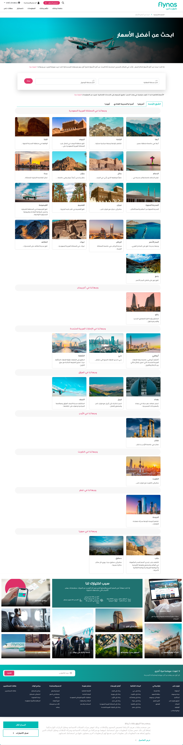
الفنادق (158, 704)
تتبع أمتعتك (56, 701)
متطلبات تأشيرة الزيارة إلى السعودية (80, 697)
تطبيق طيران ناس (174, 701)
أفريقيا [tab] (141, 104)
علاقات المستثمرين (10, 691)
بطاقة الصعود (156, 694)
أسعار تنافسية (165, 611)
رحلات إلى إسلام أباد (135, 697)
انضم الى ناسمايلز (35, 694)
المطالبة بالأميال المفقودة (32, 701)
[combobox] (130, 82)
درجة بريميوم (176, 694)
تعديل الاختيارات (22, 733)
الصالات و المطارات (85, 701)
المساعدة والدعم (85, 704)
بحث (28, 81)
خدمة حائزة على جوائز (81, 652)
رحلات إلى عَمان (136, 707)
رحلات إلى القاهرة (136, 704)
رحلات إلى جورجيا (115, 694)
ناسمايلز (20, 8)
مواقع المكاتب (175, 710)
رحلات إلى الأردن (116, 697)
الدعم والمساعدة (30, 3)
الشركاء (177, 704)
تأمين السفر (156, 701)
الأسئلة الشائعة (86, 691)
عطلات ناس (8, 8)
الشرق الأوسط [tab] (154, 104)
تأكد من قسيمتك (54, 704)
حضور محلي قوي (132, 626)
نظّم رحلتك (44, 8)
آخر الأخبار (177, 697)
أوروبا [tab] (107, 104)
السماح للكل (21, 725)
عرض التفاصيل (144, 740)
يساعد (58, 707)
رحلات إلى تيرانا (136, 701)
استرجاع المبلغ (55, 691)
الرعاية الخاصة (86, 694)
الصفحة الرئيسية (159, 15)
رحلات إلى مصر (116, 701)
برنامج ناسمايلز (41, 601)
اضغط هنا (33, 67)
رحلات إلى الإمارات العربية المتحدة (110, 707)
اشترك (9, 673)
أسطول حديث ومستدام (130, 652)
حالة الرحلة (157, 691)
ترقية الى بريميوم (155, 697)
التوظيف (177, 707)
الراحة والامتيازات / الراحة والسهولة (33, 626)
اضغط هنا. (78, 95)
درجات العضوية (36, 697)
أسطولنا (177, 691)
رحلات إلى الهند (116, 691)
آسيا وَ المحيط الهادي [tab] (124, 104)
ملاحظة (57, 697)
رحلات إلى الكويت (136, 694)
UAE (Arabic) (11, 3)
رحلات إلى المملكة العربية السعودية (110, 704)
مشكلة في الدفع (55, 694)
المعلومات (31, 8)
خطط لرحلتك (57, 8)
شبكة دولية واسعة (171, 652)
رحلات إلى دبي (137, 691)
